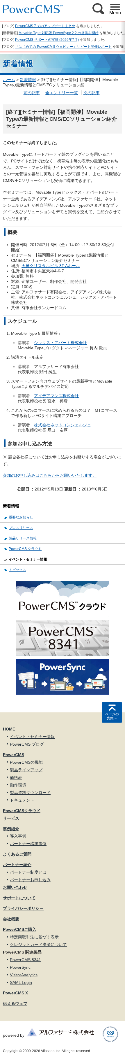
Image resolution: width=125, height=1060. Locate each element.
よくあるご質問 (17, 854)
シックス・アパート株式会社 (60, 342)
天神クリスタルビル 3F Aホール (51, 265)
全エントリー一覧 (61, 92)
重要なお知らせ (21, 517)
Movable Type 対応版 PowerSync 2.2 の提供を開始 (59, 33)
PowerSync (20, 967)
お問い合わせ (15, 887)
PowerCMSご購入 (19, 929)
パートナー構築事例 (28, 843)
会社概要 (11, 919)
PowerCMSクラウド (21, 810)
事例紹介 (11, 828)
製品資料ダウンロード (30, 792)
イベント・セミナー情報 (28, 559)
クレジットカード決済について (38, 944)
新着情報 (28, 79)
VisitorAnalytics (24, 975)
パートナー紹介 (17, 864)
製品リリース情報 (23, 538)
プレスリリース (21, 528)
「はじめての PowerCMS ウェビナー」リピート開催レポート (63, 47)
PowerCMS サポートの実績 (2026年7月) (47, 40)
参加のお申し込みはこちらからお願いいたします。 (50, 475)
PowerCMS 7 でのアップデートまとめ (45, 26)
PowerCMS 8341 (25, 959)
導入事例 (18, 836)
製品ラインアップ (26, 770)
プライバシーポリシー (23, 908)
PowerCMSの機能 (26, 762)
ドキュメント (22, 800)
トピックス (17, 570)
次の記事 (91, 92)
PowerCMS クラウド (25, 549)
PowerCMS (13, 754)
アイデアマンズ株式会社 (56, 395)
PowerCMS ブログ (27, 744)
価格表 (16, 777)
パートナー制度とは (28, 872)
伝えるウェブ (15, 1003)
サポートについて (19, 898)
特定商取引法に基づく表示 (34, 937)
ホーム (9, 79)
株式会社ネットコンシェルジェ (62, 425)
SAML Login (21, 982)
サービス (11, 818)
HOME (9, 729)
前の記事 (32, 92)
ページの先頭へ (112, 716)
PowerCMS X (15, 993)
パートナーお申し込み (30, 879)
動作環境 (18, 785)
